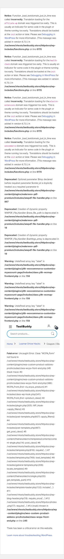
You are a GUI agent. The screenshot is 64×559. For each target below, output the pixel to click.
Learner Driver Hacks (29, 343)
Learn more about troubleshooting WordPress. (30, 535)
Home (10, 343)
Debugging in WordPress (42, 75)
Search (52, 333)
